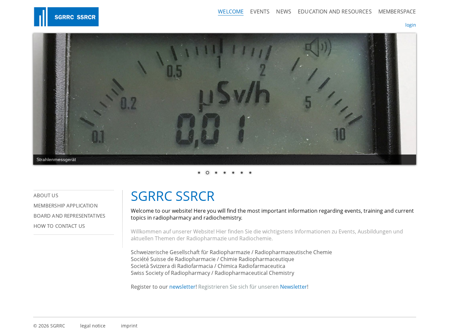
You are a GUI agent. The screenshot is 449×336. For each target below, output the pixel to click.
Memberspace (397, 11)
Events (260, 11)
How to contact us (59, 226)
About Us (46, 195)
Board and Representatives (70, 215)
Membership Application (66, 205)
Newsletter (293, 286)
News (283, 11)
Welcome (231, 11)
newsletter (182, 286)
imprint (129, 326)
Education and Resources (335, 11)
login (410, 25)
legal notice (93, 326)
